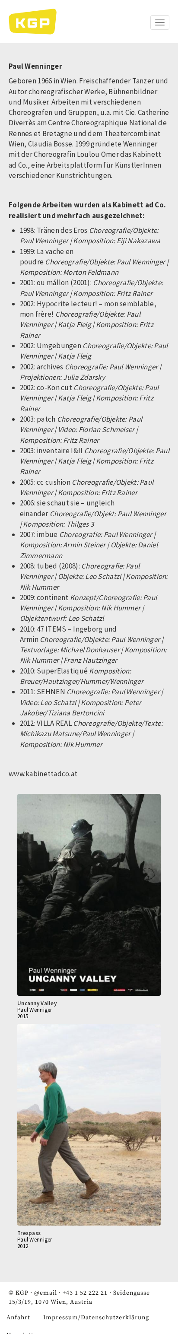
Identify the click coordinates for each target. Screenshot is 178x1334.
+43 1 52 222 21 (85, 1293)
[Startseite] (37, 22)
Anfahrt (18, 1317)
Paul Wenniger (34, 1009)
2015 (22, 1016)
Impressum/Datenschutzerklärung (96, 1317)
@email (45, 1293)
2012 (22, 1246)
